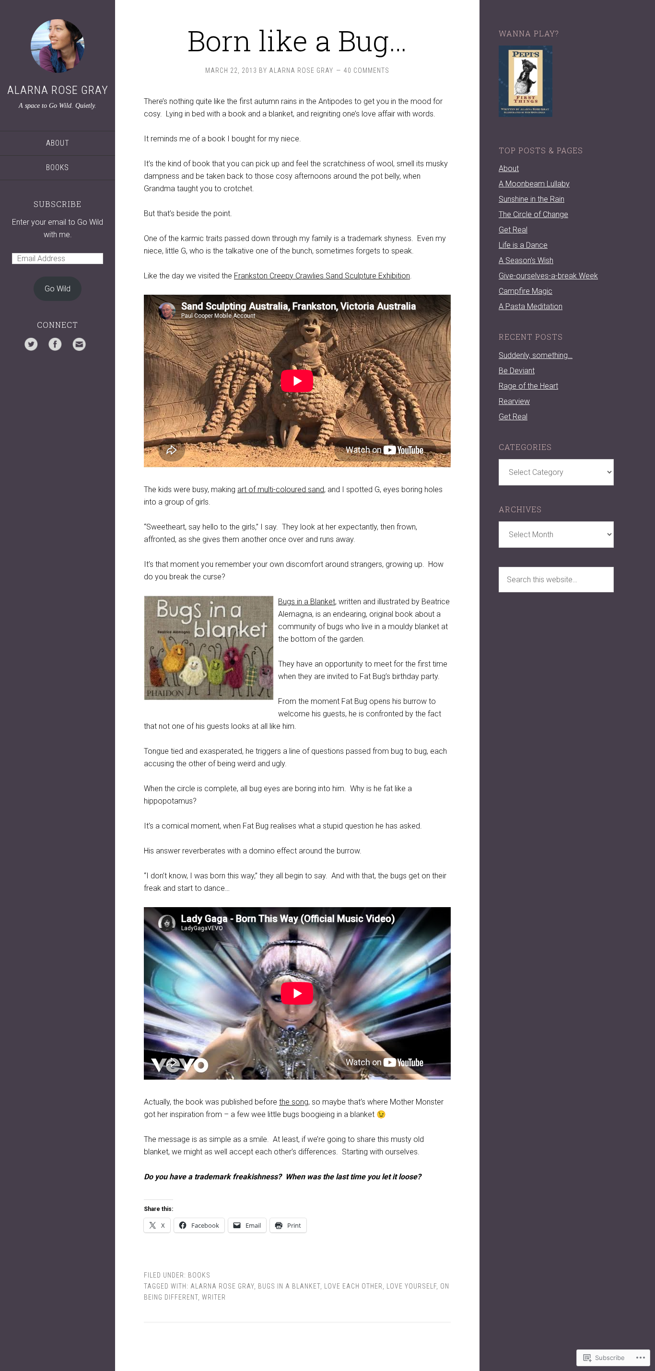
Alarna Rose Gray (57, 90)
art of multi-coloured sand (280, 489)
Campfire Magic (525, 291)
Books (57, 167)
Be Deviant (517, 370)
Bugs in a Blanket (306, 601)
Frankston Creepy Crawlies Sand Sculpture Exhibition (322, 275)
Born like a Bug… (297, 40)
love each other (353, 1286)
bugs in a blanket (289, 1286)
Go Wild (57, 288)
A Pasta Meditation (530, 306)
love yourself (411, 1286)
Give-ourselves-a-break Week (548, 275)
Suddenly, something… (536, 355)
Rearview (514, 401)
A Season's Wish (526, 260)
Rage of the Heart (528, 386)
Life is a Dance (523, 245)
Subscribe (58, 204)
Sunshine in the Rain (531, 199)
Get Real (513, 229)
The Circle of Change (533, 214)
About (58, 143)
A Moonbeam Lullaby (534, 183)
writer (214, 1297)
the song (293, 1101)
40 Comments (366, 70)
